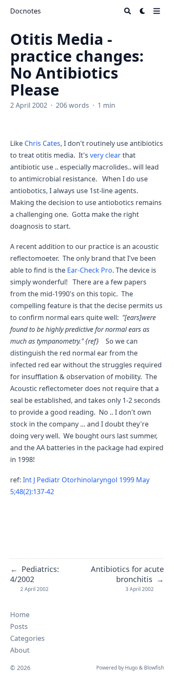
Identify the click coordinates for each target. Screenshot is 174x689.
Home (20, 614)
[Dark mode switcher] (142, 11)
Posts (19, 626)
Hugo (131, 667)
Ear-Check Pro (89, 270)
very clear (105, 155)
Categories (27, 638)
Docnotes (25, 11)
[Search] (127, 11)
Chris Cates (42, 143)
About (20, 650)
